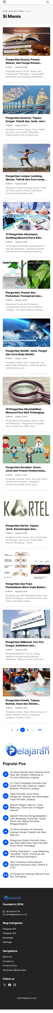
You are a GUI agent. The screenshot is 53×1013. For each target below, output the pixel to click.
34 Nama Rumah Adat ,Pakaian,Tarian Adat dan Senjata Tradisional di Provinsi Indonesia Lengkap (30, 775)
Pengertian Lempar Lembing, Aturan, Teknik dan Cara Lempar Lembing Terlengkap (26, 179)
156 (40, 730)
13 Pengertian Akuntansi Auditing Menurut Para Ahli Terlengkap (23, 238)
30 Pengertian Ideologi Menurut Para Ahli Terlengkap (29, 875)
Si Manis (9, 67)
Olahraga (7, 942)
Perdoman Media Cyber (14, 970)
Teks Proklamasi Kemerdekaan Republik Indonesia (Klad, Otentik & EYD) (28, 865)
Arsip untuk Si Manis (16, 11)
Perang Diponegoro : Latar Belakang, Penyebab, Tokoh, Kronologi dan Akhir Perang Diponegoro (29, 854)
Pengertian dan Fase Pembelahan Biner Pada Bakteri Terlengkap (26, 587)
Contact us (8, 961)
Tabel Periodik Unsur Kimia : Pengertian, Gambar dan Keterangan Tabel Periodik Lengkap (29, 797)
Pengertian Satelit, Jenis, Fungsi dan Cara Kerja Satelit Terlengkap (26, 354)
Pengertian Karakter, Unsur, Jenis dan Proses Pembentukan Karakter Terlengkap (26, 471)
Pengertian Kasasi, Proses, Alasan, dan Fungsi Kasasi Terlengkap (23, 63)
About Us (7, 956)
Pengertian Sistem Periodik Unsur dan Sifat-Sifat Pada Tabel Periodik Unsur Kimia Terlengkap (28, 843)
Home (5, 11)
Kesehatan (8, 937)
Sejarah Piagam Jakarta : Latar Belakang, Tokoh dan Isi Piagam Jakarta (27, 808)
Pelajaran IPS (9, 933)
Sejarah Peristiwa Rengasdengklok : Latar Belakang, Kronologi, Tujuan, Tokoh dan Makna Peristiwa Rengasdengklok (29, 820)
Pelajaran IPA (9, 929)
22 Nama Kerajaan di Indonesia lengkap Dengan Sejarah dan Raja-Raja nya (28, 832)
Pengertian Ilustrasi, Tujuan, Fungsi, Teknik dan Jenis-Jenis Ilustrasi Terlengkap (26, 121)
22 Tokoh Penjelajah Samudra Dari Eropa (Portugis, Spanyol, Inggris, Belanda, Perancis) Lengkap (28, 786)
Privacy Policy (10, 965)
